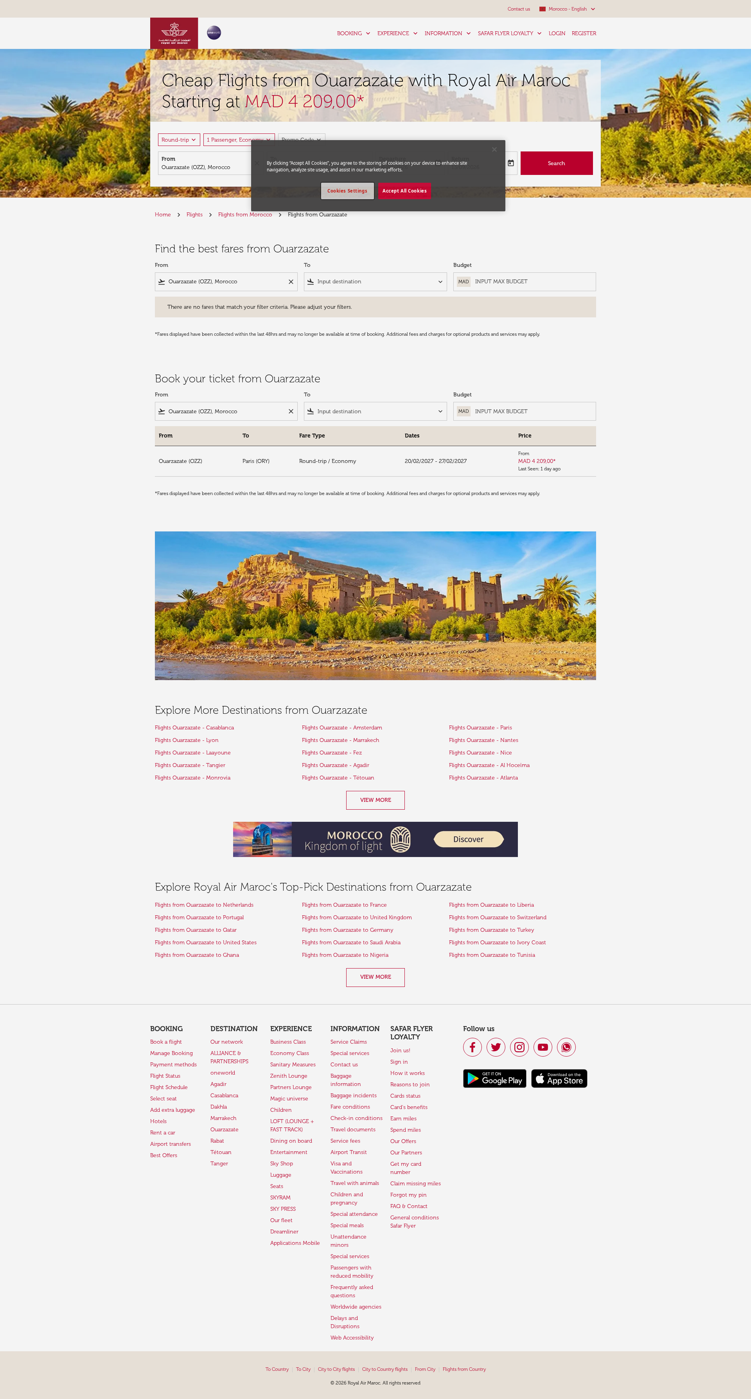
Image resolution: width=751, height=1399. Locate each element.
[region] (378, 175)
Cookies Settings (347, 191)
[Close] (494, 149)
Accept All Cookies (405, 191)
